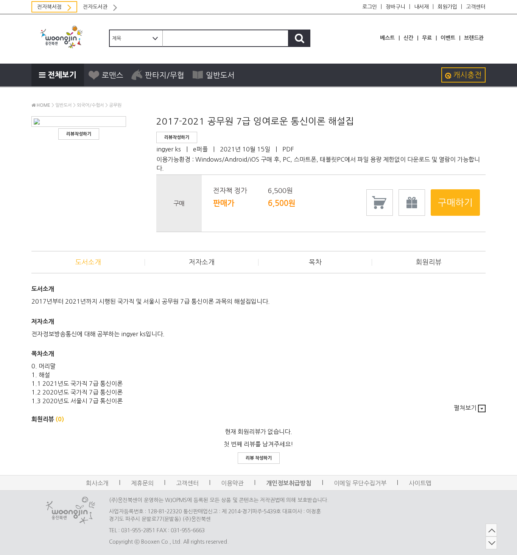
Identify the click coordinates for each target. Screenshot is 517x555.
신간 (408, 38)
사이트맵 (420, 483)
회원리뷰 (429, 262)
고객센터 (476, 6)
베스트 (387, 38)
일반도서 (220, 75)
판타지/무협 (164, 75)
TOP (491, 530)
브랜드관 (474, 38)
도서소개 (88, 262)
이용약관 (232, 483)
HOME (43, 105)
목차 (315, 262)
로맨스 (112, 75)
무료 (427, 38)
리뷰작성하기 (78, 134)
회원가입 (447, 6)
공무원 (115, 105)
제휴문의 (142, 483)
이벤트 (448, 38)
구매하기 (455, 202)
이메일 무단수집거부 (360, 483)
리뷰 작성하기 (259, 458)
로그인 (369, 6)
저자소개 (202, 262)
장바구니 (395, 6)
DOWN (491, 542)
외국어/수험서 (90, 105)
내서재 (421, 6)
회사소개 (97, 483)
